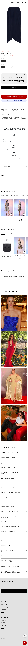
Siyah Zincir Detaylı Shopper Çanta (7, 257)
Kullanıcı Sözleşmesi (5, 625)
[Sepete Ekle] (11, 252)
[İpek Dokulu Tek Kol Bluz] (7, 207)
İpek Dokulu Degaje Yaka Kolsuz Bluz (20, 218)
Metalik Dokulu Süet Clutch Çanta (19, 256)
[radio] (3, 61)
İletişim (2, 612)
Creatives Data (7, 639)
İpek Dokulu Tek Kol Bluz (7, 218)
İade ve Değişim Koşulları (6, 620)
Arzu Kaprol (6, 638)
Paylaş (4, 175)
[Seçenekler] (11, 214)
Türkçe (2, 636)
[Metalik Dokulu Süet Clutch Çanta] (19, 245)
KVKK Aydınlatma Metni (15, 594)
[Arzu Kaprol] (14, 2)
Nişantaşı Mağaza (4, 609)
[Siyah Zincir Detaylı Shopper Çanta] (7, 245)
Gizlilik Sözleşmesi (5, 622)
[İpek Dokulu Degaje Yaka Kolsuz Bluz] (19, 207)
